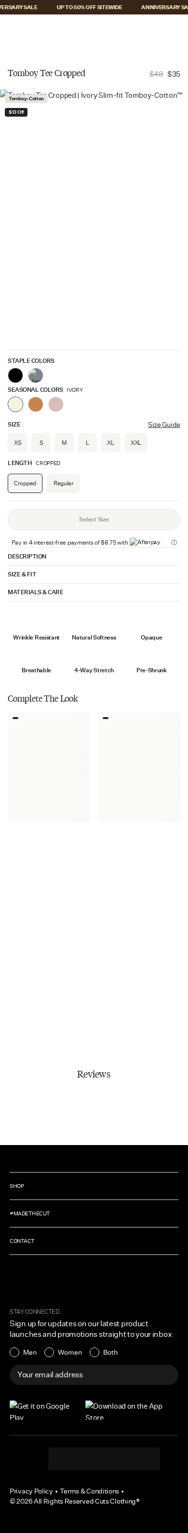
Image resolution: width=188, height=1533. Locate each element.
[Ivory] (15, 404)
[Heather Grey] (35, 375)
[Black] (15, 375)
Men (30, 1352)
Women (70, 1352)
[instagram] (65, 1459)
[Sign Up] (165, 1375)
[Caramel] (35, 404)
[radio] (23, 1352)
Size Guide (164, 424)
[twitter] (142, 1459)
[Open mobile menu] (14, 29)
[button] (13, 29)
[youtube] (123, 1459)
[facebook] (104, 1459)
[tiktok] (85, 1459)
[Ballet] (56, 404)
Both (110, 1352)
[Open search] (144, 30)
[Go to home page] (94, 30)
